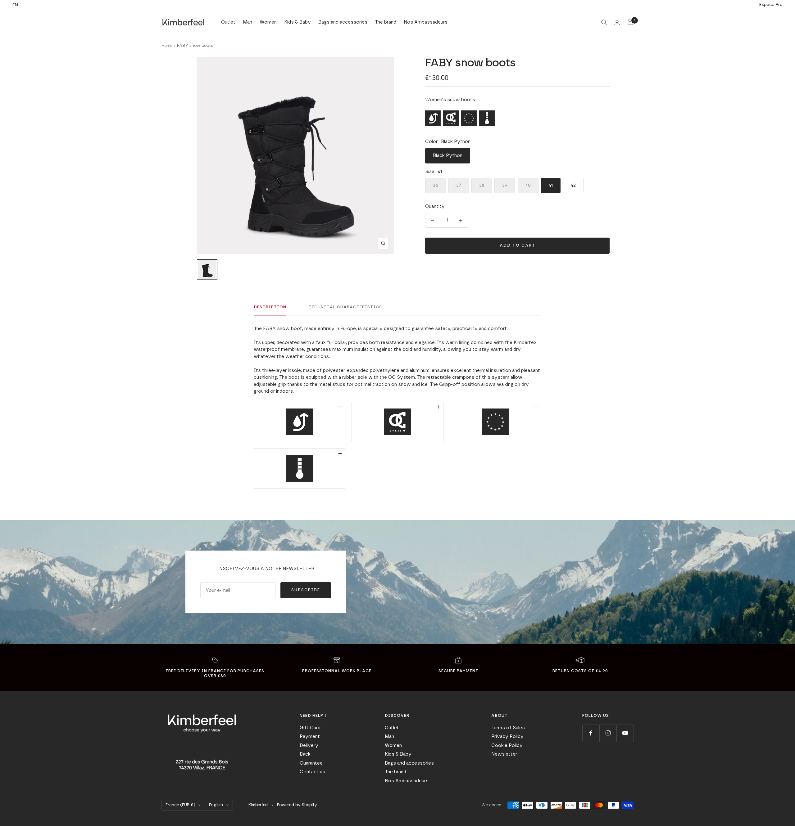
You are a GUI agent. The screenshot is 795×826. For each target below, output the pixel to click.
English (216, 805)
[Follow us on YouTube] (625, 733)
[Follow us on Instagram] (607, 733)
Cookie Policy (507, 745)
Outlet (228, 22)
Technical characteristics (345, 307)
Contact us (312, 772)
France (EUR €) (180, 805)
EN (15, 5)
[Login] (617, 22)
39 (504, 185)
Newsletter (504, 754)
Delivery (309, 745)
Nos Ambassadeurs (425, 22)
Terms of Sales (508, 728)
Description (270, 307)
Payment (310, 736)
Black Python (447, 155)
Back (305, 754)
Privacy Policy (507, 736)
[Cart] (630, 22)
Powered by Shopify (297, 805)
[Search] (604, 22)
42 (573, 185)
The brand (385, 22)
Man (247, 22)
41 (551, 185)
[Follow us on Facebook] (590, 733)
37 (458, 185)
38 (481, 185)
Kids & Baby (297, 22)
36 (435, 185)
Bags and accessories (342, 22)
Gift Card (310, 728)
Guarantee (311, 763)
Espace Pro (771, 4)
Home (166, 46)
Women (268, 22)
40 (528, 185)
